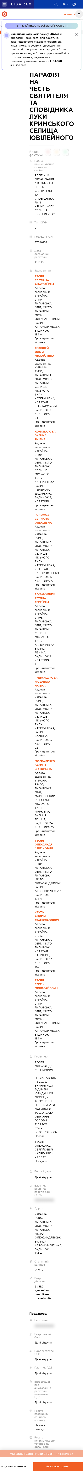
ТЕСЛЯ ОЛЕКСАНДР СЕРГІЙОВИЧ (44, 844)
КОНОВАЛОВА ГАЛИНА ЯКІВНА (44, 435)
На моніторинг (59, 1466)
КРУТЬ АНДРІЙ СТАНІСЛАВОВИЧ (44, 916)
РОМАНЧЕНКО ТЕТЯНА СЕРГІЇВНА (44, 598)
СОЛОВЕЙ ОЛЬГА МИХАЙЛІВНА (44, 351)
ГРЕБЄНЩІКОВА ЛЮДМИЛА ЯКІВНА (44, 681)
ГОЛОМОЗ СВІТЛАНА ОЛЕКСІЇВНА (43, 518)
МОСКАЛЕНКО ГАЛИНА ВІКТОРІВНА (44, 765)
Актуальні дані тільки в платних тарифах (41, 1453)
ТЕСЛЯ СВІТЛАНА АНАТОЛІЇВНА (44, 280)
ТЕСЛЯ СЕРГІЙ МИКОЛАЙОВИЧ (44, 984)
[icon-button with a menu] (79, 14)
